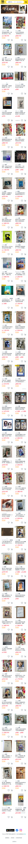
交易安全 (14, 841)
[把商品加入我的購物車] (12, 40)
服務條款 (7, 837)
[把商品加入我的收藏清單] (9, 40)
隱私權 (12, 837)
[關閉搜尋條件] (15, 2)
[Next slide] (12, 23)
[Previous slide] (2, 23)
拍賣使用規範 (19, 837)
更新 (25, 834)
